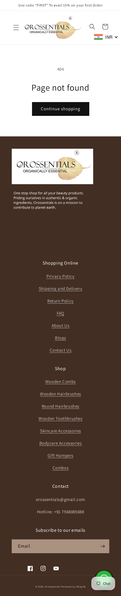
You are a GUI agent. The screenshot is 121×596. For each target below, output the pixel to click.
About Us (61, 325)
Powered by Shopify (73, 586)
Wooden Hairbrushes (60, 394)
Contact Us (61, 350)
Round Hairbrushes (60, 406)
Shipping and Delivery (61, 288)
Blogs (60, 338)
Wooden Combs (60, 381)
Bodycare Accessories (60, 443)
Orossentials (52, 586)
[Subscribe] (102, 546)
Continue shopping (60, 108)
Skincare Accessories (60, 431)
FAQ (60, 313)
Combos (61, 467)
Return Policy (60, 301)
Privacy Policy (60, 276)
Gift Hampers (60, 455)
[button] (16, 27)
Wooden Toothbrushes (60, 418)
